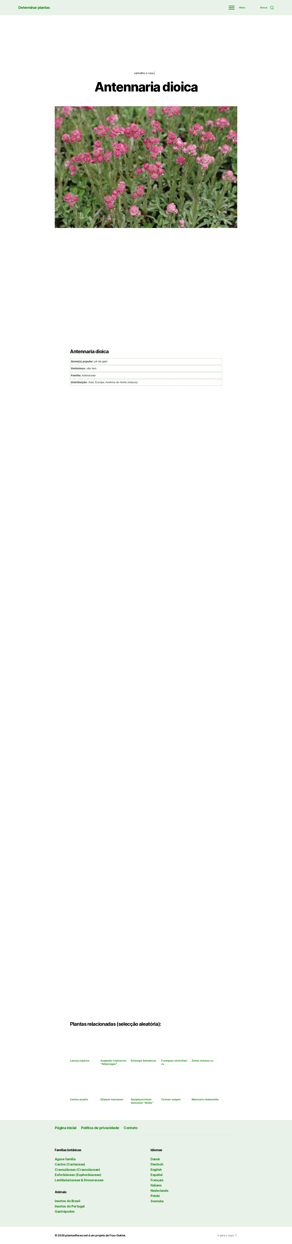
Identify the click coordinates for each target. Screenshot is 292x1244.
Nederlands (159, 1191)
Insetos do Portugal (70, 1206)
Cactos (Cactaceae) (70, 1164)
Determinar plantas (34, 7)
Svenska (157, 1201)
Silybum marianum (111, 1099)
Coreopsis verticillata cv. (174, 1062)
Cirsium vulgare (171, 1099)
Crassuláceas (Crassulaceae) (77, 1170)
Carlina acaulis (79, 1099)
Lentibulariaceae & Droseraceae (79, 1180)
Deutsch (157, 1164)
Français (157, 1180)
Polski (155, 1196)
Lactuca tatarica (79, 1060)
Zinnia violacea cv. (203, 1060)
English (156, 1170)
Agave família (65, 1159)
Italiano (156, 1185)
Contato (130, 1128)
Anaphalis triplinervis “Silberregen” (113, 1062)
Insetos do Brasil (67, 1201)
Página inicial (65, 1128)
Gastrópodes (65, 1211)
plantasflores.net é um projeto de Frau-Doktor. (95, 1235)
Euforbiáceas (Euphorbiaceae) (78, 1175)
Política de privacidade (100, 1128)
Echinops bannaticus (143, 1060)
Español (157, 1175)
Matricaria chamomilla (205, 1099)
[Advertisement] (146, 38)
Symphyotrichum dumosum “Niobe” (142, 1101)
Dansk (155, 1159)
